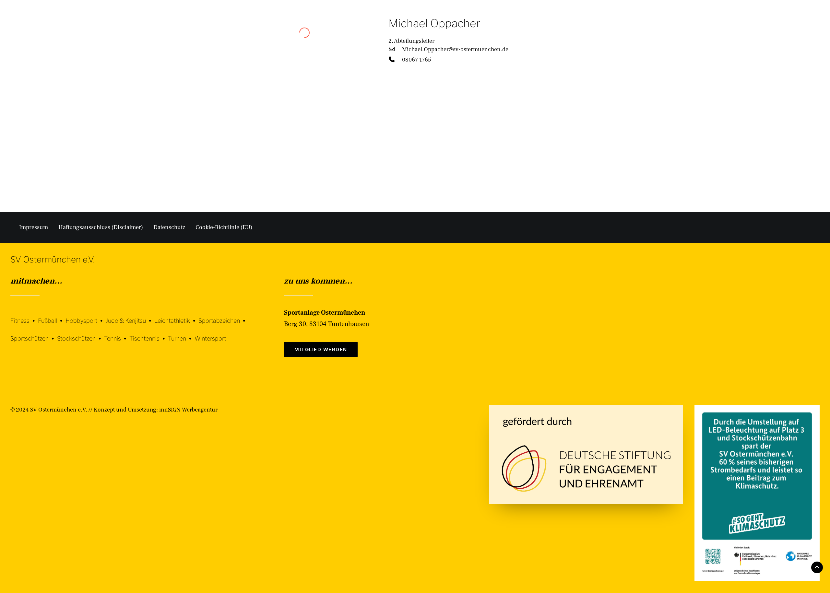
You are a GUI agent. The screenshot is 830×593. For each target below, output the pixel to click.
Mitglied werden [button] (320, 349)
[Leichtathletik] (176, 316)
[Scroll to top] (817, 567)
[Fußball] (51, 316)
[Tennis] (116, 334)
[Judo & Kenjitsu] (130, 316)
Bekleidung (679, 30)
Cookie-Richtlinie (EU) (224, 227)
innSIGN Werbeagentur (188, 409)
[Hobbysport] (85, 316)
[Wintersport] (210, 334)
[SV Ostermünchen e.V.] (27, 30)
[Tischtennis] (148, 334)
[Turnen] (181, 334)
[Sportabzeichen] (223, 316)
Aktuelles (635, 30)
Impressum (33, 227)
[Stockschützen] (80, 334)
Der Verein (544, 30)
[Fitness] (24, 317)
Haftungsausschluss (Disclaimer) (100, 227)
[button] (817, 30)
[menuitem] (547, 30)
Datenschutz (169, 227)
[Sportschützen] (33, 334)
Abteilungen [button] (590, 30)
